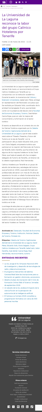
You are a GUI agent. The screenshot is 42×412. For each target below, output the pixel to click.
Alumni (21, 385)
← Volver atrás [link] (25, 49)
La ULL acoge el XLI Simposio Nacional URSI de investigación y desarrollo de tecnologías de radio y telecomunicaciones (22, 266)
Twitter (14, 406)
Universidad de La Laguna (21, 319)
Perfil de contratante (21, 383)
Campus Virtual (21, 357)
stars (21, 344)
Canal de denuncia (21, 401)
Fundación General (21, 388)
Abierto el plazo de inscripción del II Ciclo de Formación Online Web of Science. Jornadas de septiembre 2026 (21, 282)
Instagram (19, 406)
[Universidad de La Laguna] (12, 2)
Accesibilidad (21, 397)
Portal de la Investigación (21, 366)
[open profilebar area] (16, 2)
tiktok (32, 406)
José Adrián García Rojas (18, 251)
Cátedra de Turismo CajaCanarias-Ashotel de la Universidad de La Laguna (20, 131)
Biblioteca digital (21, 364)
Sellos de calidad (21, 392)
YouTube (23, 406)
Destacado (14, 6)
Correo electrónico (21, 355)
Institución (21, 233)
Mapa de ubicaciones (21, 373)
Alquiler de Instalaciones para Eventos (21, 375)
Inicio (1, 6)
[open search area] (22, 2)
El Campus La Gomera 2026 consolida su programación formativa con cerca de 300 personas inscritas (20, 298)
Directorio (21, 368)
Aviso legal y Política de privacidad (21, 394)
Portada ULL (16, 236)
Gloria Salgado (23, 246)
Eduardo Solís (12, 246)
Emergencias (21, 338)
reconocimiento (17, 254)
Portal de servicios (21, 359)
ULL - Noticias (7, 6)
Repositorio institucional (21, 371)
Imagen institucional (21, 399)
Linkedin (28, 406)
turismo (27, 254)
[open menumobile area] (25, 2)
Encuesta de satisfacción (21, 390)
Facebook (10, 406)
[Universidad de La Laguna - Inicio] (5, 2)
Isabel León (30, 248)
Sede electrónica (21, 362)
